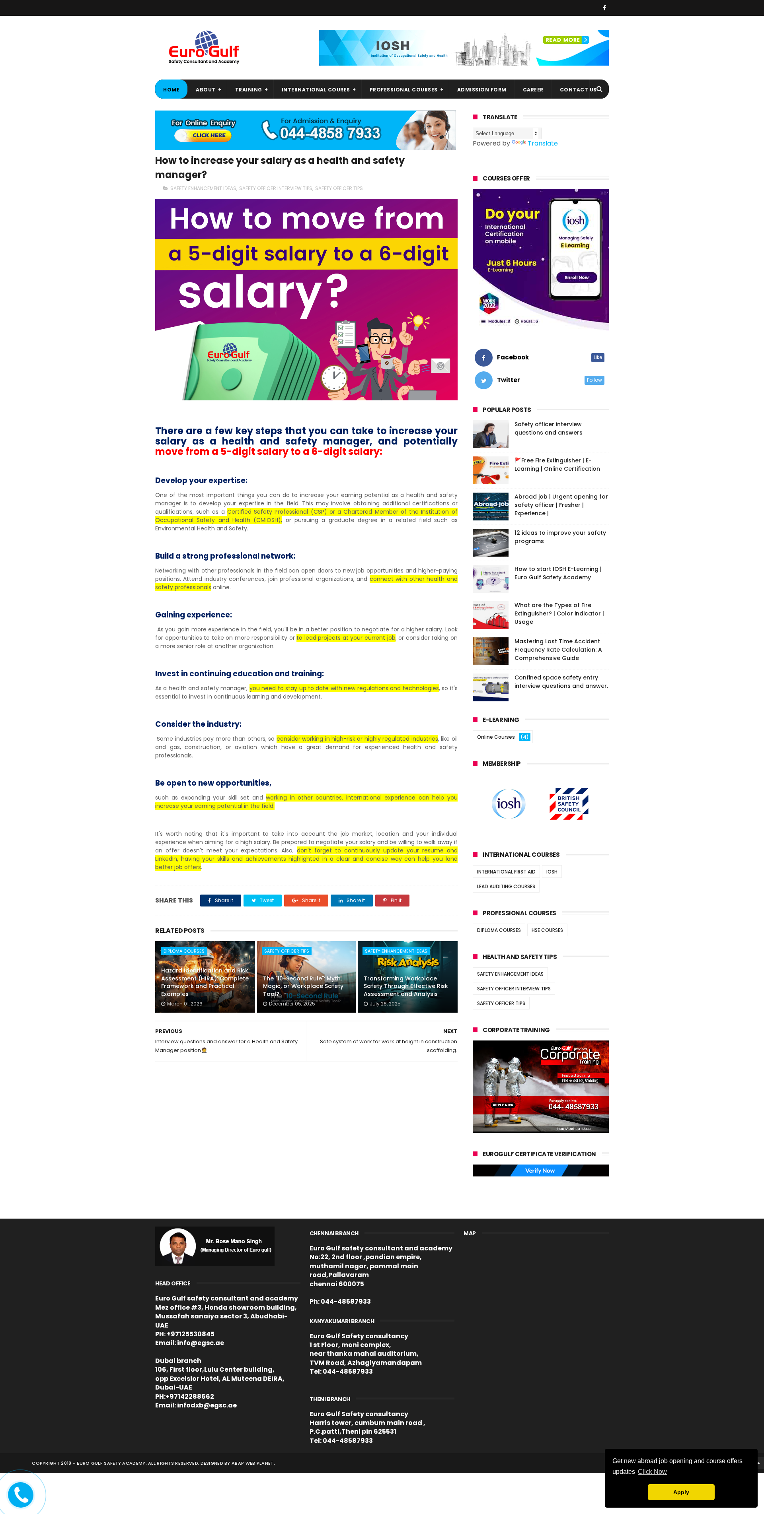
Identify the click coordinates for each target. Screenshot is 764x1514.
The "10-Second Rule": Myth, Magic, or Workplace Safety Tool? (303, 986)
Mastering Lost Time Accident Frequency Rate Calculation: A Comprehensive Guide (558, 649)
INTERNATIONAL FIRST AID (506, 871)
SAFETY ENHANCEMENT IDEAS (203, 188)
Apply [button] (681, 1492)
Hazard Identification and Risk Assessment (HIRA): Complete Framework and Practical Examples (205, 982)
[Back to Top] (758, 1463)
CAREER (533, 89)
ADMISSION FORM (482, 89)
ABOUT (206, 89)
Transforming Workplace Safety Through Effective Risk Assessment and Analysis (406, 986)
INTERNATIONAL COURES (316, 89)
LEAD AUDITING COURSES (506, 886)
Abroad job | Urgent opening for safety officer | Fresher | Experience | (561, 505)
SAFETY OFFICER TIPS (339, 188)
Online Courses (496, 737)
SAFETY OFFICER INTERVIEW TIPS (275, 188)
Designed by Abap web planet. (238, 1463)
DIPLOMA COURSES (184, 951)
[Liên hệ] (19, 1500)
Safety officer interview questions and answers (549, 428)
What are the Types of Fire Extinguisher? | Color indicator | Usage (559, 613)
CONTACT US (578, 89)
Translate (543, 143)
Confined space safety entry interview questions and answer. (561, 682)
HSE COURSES (547, 930)
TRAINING (248, 89)
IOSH (551, 871)
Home (171, 89)
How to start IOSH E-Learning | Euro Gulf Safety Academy (558, 573)
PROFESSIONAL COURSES (404, 89)
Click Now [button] (652, 1471)
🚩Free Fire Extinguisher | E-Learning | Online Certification (557, 464)
